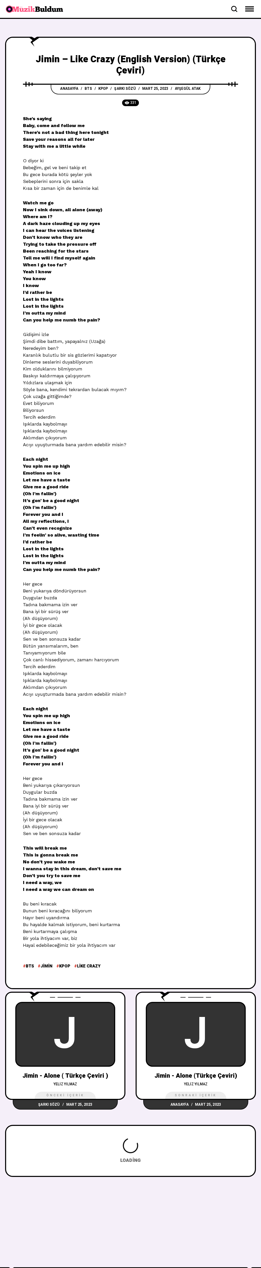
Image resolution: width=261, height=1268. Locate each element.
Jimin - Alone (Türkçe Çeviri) (195, 1075)
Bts (30, 966)
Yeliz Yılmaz (65, 1084)
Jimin (47, 966)
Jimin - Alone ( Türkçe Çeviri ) (65, 1075)
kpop (64, 966)
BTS (88, 88)
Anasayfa (69, 88)
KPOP (103, 88)
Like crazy (88, 966)
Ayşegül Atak (188, 88)
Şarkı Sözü (125, 88)
